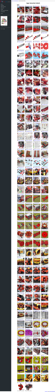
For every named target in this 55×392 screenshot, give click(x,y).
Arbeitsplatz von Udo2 (45, 122)
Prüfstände (19, 346)
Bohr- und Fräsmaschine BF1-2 (21, 185)
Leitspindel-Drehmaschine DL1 (21, 77)
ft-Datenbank (3, 11)
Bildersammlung (3, 6)
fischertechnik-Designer (29, 373)
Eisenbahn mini (28, 194)
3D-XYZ (35, 355)
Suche (2, 4)
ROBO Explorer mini (45, 194)
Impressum (46, 391)
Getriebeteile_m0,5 (29, 158)
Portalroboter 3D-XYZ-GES (37, 95)
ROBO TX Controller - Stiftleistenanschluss (37, 131)
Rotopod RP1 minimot (29, 167)
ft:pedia (2, 9)
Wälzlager (19, 248)
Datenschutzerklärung (52, 391)
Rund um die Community (4, 10)
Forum (2, 13)
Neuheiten (2, 5)
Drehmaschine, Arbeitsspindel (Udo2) (45, 221)
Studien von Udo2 (20, 355)
